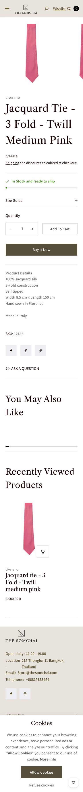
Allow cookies (41, 772)
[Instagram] (25, 693)
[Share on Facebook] (11, 350)
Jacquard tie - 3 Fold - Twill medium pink (25, 582)
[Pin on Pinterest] (25, 350)
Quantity (13, 215)
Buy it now (41, 249)
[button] (46, 8)
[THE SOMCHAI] (26, 8)
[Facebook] (11, 693)
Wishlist (59, 8)
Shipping (12, 162)
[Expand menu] (7, 9)
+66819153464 (37, 679)
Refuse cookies (41, 785)
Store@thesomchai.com (37, 672)
